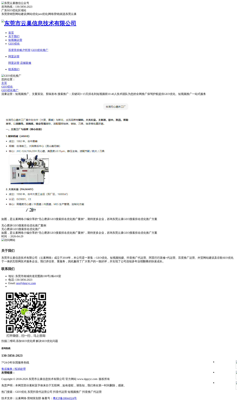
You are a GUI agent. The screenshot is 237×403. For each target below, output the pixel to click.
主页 (4, 83)
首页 (11, 32)
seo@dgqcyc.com (26, 283)
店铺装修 (25, 62)
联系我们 (13, 69)
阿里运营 (13, 56)
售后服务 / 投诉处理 (13, 368)
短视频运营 (15, 40)
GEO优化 (14, 43)
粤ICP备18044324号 (65, 398)
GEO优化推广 (39, 50)
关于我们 (13, 36)
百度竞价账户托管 (19, 50)
